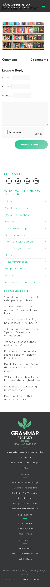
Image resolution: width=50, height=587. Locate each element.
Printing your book (16, 261)
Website (7, 95)
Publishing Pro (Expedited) (25, 493)
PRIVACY (24, 580)
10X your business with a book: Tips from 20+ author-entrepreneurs (22, 332)
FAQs (25, 468)
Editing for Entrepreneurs (25, 503)
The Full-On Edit (25, 498)
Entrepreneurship (16, 228)
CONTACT (10, 580)
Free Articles (25, 548)
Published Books (25, 528)
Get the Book (25, 559)
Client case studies (16, 208)
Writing (9, 275)
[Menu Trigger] (44, 5)
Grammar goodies (16, 235)
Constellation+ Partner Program (25, 462)
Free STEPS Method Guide (25, 553)
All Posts (10, 201)
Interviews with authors (19, 241)
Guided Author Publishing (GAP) (25, 508)
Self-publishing (14, 268)
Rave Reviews (25, 534)
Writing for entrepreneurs (20, 282)
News (8, 255)
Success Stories (25, 523)
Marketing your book (17, 248)
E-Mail (6, 86)
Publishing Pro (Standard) (25, 488)
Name (6, 77)
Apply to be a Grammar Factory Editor (25, 452)
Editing (9, 221)
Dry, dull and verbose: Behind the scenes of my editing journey (21, 367)
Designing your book (17, 215)
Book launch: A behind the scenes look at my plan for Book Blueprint (20, 354)
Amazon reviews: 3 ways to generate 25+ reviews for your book (21, 310)
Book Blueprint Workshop (25, 482)
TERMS (37, 580)
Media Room (25, 457)
